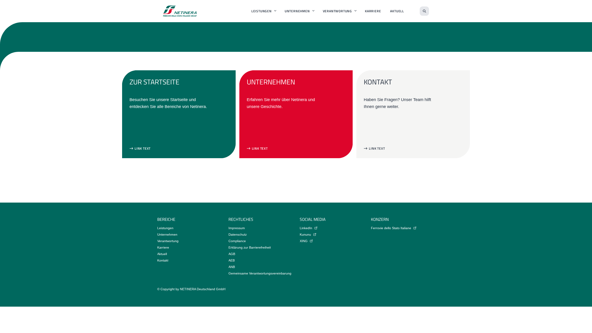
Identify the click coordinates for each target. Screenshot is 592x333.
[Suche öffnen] (424, 11)
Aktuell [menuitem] (397, 11)
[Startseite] (180, 11)
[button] (140, 148)
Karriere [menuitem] (373, 11)
